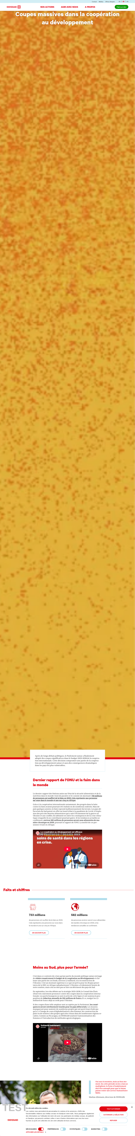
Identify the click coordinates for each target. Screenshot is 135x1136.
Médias (101, 2)
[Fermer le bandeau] (132, 1107)
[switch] (63, 1129)
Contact (94, 2)
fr (123, 1)
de (119, 1)
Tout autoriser (113, 1109)
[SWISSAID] (14, 7)
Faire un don (121, 7)
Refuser (113, 1120)
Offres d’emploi (110, 2)
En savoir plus (39, 933)
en (127, 1)
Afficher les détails (34, 1132)
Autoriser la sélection (113, 1115)
